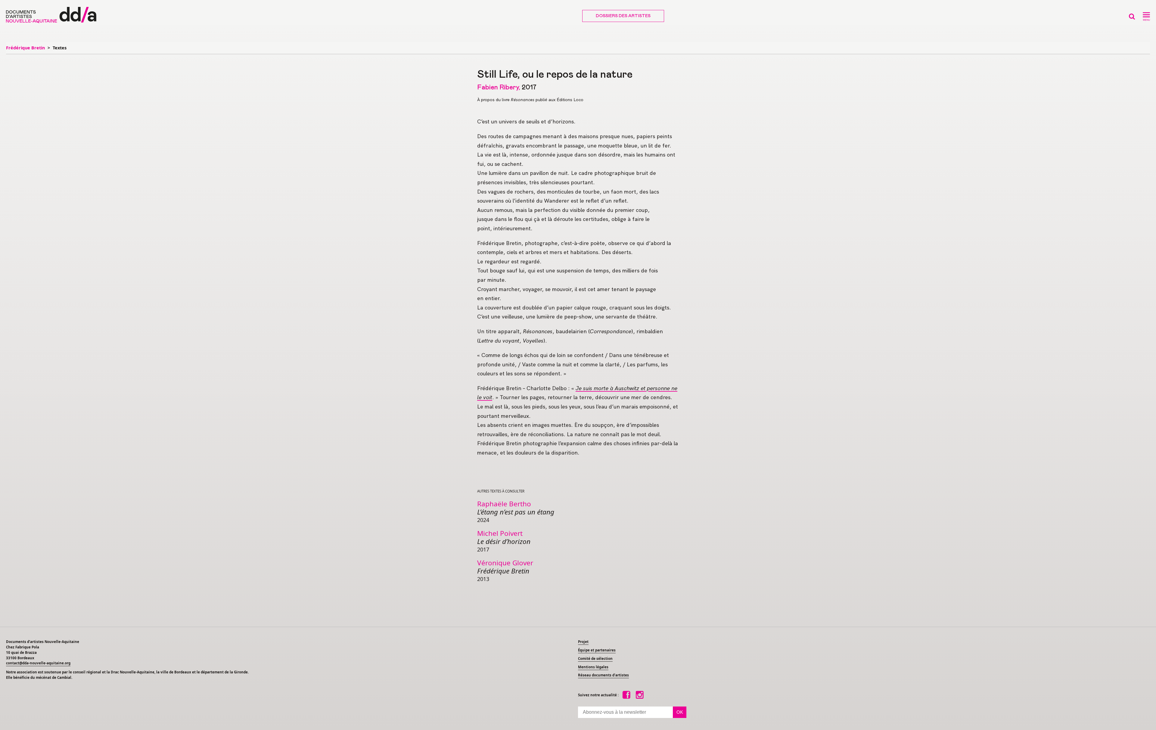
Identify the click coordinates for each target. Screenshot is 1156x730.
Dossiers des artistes (623, 16)
